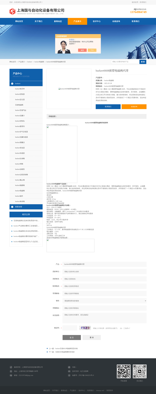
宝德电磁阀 (19, 105)
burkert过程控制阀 (21, 174)
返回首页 (135, 2)
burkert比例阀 (20, 158)
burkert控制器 (20, 94)
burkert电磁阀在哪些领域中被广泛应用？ (27, 236)
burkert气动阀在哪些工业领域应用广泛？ (27, 226)
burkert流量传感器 (21, 137)
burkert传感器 (20, 153)
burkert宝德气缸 (20, 110)
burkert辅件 (19, 196)
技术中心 (97, 21)
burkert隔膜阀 (20, 185)
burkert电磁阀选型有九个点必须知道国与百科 (27, 241)
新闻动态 (58, 21)
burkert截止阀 (20, 180)
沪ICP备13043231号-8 (86, 375)
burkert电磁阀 (39, 62)
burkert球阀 (19, 164)
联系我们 (143, 2)
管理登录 (109, 390)
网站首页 (19, 21)
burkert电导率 (20, 89)
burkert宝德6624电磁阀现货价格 (66, 348)
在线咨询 (116, 21)
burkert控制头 (20, 121)
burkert (29, 62)
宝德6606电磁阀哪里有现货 (65, 352)
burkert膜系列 (20, 126)
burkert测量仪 (20, 142)
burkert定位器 (20, 99)
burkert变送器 (20, 148)
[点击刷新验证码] (85, 328)
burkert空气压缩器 (21, 132)
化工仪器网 (84, 371)
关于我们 (38, 21)
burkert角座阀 (20, 201)
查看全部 (18, 207)
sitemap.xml (100, 390)
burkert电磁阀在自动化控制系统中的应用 (27, 231)
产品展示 (77, 21)
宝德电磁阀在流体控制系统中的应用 (27, 220)
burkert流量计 (20, 115)
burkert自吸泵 (20, 169)
